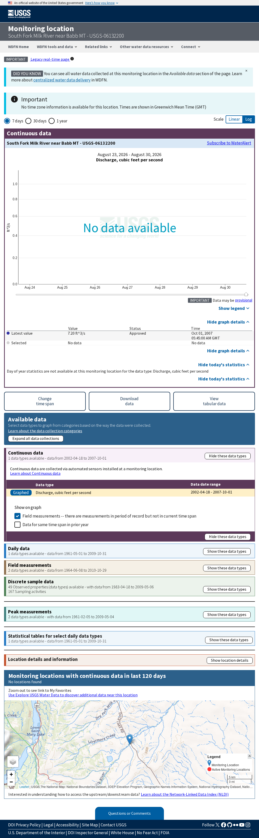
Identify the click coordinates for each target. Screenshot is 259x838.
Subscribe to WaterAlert (229, 143)
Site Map (90, 825)
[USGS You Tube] (242, 826)
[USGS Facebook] (224, 826)
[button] (129, 739)
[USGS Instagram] (248, 826)
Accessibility (67, 825)
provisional (243, 300)
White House (122, 832)
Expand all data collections (35, 438)
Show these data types (226, 551)
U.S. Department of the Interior (36, 832)
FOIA (165, 832)
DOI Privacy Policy (24, 825)
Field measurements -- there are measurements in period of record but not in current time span (109, 516)
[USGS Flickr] (236, 826)
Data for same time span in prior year (56, 524)
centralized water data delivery (62, 80)
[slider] (246, 294)
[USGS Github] (230, 826)
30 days (40, 121)
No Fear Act (147, 832)
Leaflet (24, 786)
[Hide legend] (250, 756)
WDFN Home (18, 46)
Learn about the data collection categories (45, 430)
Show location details (229, 660)
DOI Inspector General (88, 832)
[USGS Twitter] (217, 826)
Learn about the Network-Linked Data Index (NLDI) (185, 794)
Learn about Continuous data (35, 473)
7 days (17, 121)
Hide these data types (227, 455)
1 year (62, 121)
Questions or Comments (129, 813)
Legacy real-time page (50, 59)
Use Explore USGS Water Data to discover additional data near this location (73, 694)
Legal (48, 825)
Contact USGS (113, 825)
